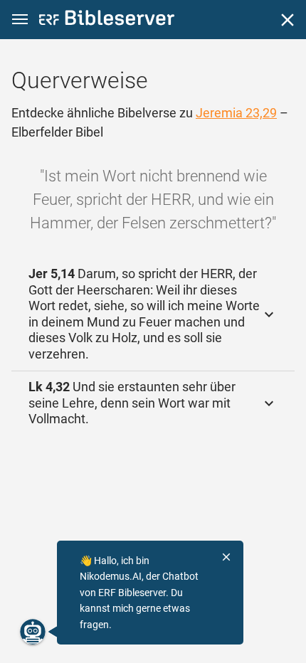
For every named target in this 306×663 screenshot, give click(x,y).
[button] (20, 19)
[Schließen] (287, 20)
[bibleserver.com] (106, 20)
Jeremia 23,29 (236, 112)
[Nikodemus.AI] (33, 632)
